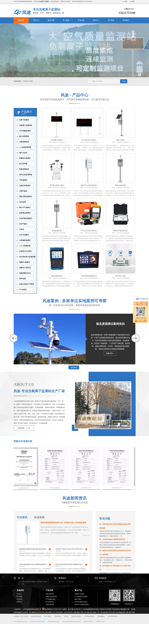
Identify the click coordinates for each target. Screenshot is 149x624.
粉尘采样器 (23, 163)
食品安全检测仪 (76, 616)
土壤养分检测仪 (89, 616)
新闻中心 (96, 20)
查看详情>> (110, 353)
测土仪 (66, 616)
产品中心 (36, 20)
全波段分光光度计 (25, 251)
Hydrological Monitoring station (71, 621)
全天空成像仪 (24, 235)
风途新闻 (39, 517)
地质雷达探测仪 (25, 213)
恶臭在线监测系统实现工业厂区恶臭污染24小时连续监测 (63, 523)
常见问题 (81, 20)
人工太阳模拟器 (25, 246)
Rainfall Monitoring (53, 621)
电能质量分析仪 (25, 273)
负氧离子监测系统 (25, 125)
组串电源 (22, 278)
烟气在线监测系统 (25, 174)
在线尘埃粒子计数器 (26, 284)
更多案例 (74, 367)
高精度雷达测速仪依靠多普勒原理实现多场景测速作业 (35, 549)
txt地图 (125, 1)
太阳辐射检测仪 (25, 240)
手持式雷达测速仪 (25, 218)
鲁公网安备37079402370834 (53, 609)
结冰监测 (22, 202)
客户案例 (66, 20)
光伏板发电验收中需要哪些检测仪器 (113, 539)
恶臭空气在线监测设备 (81, 604)
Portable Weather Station (37, 621)
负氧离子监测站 (28, 81)
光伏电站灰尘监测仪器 (27, 257)
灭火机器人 (23, 289)
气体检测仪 (23, 180)
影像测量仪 (101, 616)
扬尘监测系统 (24, 136)
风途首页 (21, 20)
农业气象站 (47, 616)
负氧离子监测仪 (79, 594)
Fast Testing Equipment (20, 621)
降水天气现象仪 (25, 207)
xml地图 (131, 1)
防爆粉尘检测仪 (25, 158)
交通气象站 (23, 191)
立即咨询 (21, 428)
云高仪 (21, 229)
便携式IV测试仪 (25, 267)
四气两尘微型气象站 (80, 602)
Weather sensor (100, 621)
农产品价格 (24, 616)
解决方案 (51, 20)
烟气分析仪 (23, 153)
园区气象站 (78, 599)
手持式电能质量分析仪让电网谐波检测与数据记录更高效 (35, 564)
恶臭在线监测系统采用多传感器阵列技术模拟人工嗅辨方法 (71, 564)
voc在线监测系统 (25, 147)
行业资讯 (22, 517)
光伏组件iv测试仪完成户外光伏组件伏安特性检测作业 (71, 549)
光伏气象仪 (23, 224)
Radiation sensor (88, 621)
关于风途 (111, 20)
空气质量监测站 (25, 131)
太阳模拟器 (57, 616)
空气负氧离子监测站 (80, 596)
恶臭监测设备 (24, 169)
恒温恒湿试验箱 (36, 616)
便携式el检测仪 (24, 262)
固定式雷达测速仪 (25, 196)
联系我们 (126, 20)
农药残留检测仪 (112, 616)
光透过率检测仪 (25, 185)
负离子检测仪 (24, 120)
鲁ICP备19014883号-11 (75, 609)
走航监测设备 (24, 142)
